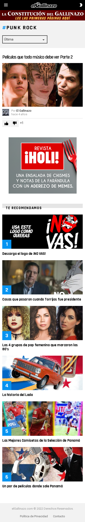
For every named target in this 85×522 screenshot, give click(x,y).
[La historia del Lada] (42, 373)
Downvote (15, 123)
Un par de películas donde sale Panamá (32, 486)
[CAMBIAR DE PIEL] (81, 5)
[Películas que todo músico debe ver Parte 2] (42, 85)
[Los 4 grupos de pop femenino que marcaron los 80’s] (42, 323)
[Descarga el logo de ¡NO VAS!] (42, 232)
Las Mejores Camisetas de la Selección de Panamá (41, 440)
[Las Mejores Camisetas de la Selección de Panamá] (42, 418)
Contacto (59, 516)
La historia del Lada (17, 394)
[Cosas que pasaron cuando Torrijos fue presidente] (42, 277)
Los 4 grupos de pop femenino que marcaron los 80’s (40, 347)
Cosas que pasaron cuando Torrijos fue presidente (41, 299)
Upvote (6, 123)
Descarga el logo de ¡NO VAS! (24, 253)
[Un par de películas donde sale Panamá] (42, 464)
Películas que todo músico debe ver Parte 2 (37, 57)
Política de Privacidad (34, 516)
